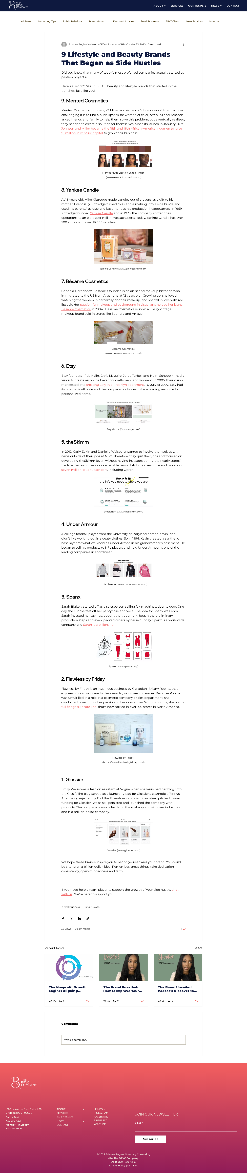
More (212, 21)
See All (198, 947)
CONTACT (62, 1124)
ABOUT (61, 1109)
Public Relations (72, 21)
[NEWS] (84, 1121)
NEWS (60, 1121)
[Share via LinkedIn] (79, 918)
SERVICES (62, 1113)
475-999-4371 (13, 1120)
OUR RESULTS (65, 1117)
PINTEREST (100, 1120)
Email (139, 1122)
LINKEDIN (99, 1109)
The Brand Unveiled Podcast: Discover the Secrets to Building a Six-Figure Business (177, 989)
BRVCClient (173, 21)
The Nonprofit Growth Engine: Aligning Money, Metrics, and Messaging (68, 989)
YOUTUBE (100, 1124)
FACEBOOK (101, 1116)
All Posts (26, 21)
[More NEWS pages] (221, 6)
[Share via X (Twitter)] (71, 918)
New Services (194, 21)
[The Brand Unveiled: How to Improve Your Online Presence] (123, 967)
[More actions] (184, 45)
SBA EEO (132, 1165)
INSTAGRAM (101, 1112)
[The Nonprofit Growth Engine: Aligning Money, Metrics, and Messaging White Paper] (69, 967)
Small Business (150, 21)
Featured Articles (123, 21)
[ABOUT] (84, 1109)
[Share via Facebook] (63, 918)
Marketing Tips (47, 21)
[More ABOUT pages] (165, 6)
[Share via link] (87, 918)
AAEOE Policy (117, 1165)
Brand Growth (97, 21)
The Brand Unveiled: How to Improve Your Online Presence (121, 989)
